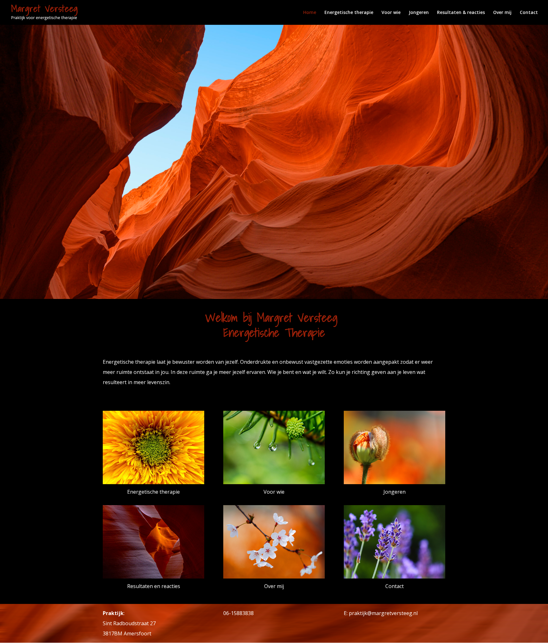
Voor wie (391, 12)
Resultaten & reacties (461, 12)
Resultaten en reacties (153, 586)
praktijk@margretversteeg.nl (383, 613)
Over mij (502, 12)
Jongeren (419, 12)
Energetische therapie (348, 12)
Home (309, 12)
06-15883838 (238, 613)
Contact (529, 12)
